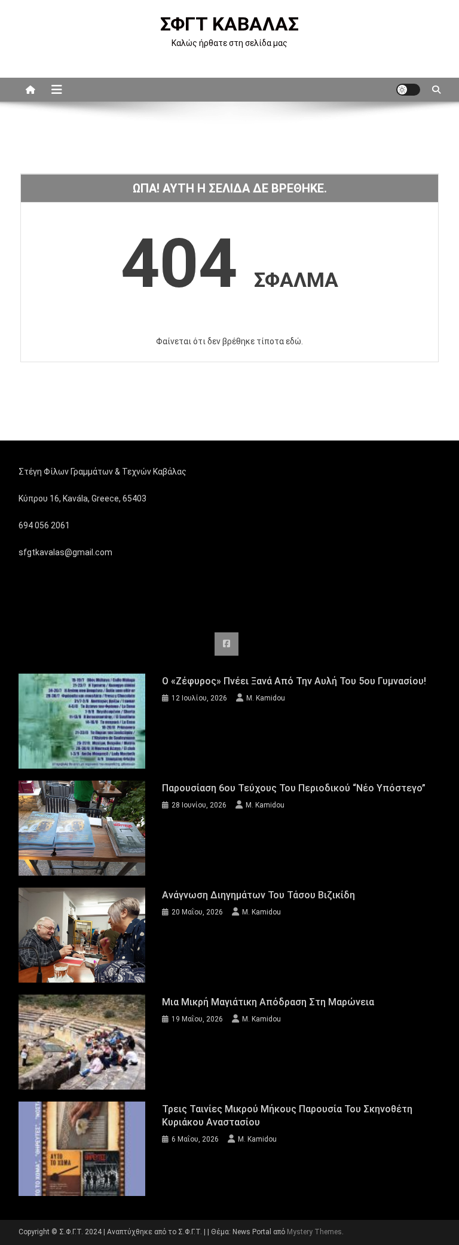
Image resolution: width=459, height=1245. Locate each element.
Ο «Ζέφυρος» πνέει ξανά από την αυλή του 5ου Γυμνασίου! (294, 681)
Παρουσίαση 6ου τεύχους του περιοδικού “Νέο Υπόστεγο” (294, 788)
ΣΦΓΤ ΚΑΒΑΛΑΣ (229, 24)
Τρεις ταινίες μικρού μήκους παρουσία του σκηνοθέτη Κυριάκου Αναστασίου (287, 1115)
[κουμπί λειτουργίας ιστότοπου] (408, 90)
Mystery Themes (314, 1232)
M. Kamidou (265, 698)
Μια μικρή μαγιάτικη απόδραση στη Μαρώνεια (268, 1002)
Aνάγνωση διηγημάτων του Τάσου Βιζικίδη (258, 895)
